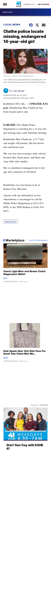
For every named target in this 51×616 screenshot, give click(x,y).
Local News (11, 24)
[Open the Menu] (4, 4)
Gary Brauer (19, 91)
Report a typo (10, 221)
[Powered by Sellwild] (43, 405)
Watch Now (43, 4)
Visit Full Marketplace (38, 240)
